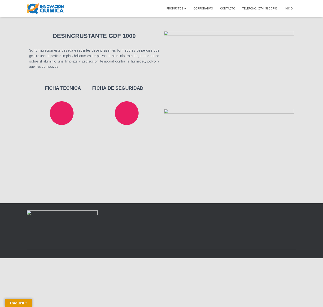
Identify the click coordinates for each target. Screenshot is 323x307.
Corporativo (203, 8)
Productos (175, 8)
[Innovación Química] (45, 8)
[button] (185, 8)
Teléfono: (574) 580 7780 (260, 8)
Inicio (289, 8)
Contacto (227, 8)
